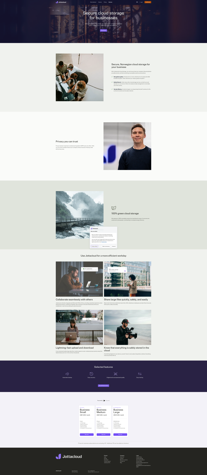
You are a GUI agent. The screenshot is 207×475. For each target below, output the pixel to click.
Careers (121, 458)
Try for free (103, 30)
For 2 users (82, 407)
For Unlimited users (117, 407)
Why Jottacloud (93, 2)
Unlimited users (116, 421)
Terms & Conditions (140, 459)
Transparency (139, 464)
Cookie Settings (139, 458)
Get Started (148, 2)
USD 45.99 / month (118, 415)
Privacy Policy (139, 461)
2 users (81, 421)
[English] (61, 2)
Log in (141, 2)
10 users (98, 421)
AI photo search (107, 461)
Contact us (122, 461)
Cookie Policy (139, 457)
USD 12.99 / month (85, 415)
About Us (122, 457)
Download (106, 459)
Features (100, 2)
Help (105, 457)
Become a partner (124, 459)
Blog (121, 462)
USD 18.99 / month (102, 415)
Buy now (87, 434)
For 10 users (99, 407)
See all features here (103, 385)
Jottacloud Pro (107, 462)
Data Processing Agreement (142, 462)
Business (110, 2)
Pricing (105, 2)
